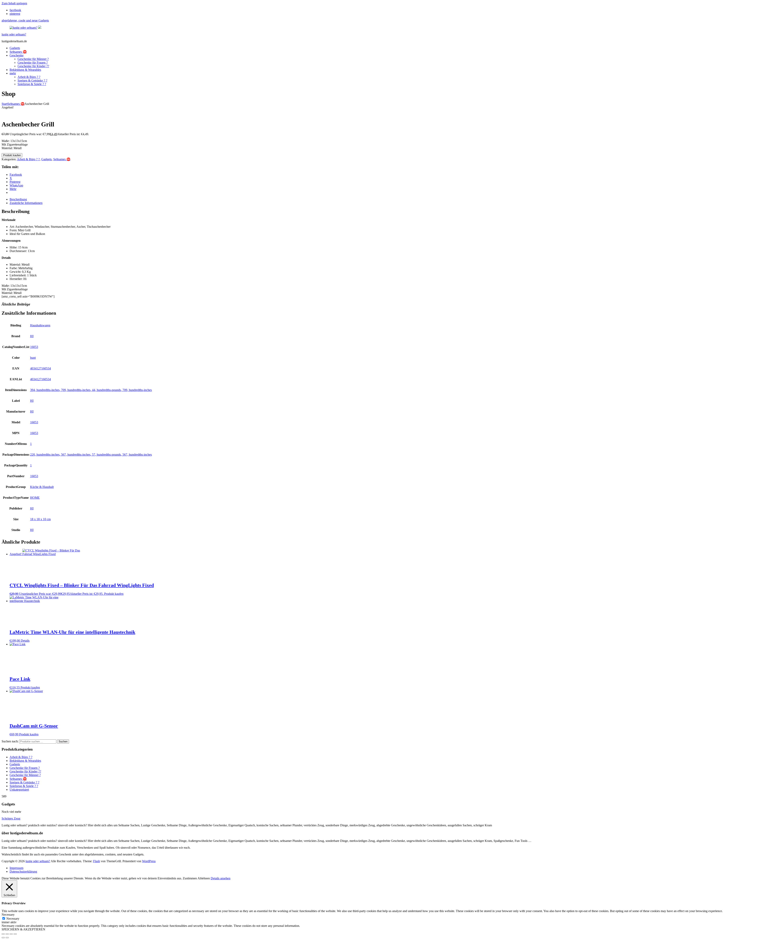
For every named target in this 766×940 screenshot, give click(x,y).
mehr (13, 73)
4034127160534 (40, 368)
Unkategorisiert (19, 789)
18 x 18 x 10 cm (40, 519)
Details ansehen (220, 878)
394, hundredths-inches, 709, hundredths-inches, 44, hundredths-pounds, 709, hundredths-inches (91, 390)
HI (32, 336)
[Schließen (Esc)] (15, 934)
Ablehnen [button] (203, 878)
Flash (96, 861)
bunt (33, 357)
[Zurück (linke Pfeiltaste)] (3, 937)
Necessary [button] (8, 914)
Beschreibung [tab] (18, 199)
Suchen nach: (10, 741)
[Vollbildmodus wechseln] (7, 934)
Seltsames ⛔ (18, 51)
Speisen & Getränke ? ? (32, 80)
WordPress (149, 861)
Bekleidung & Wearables (25, 69)
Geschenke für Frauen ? (33, 62)
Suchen (63, 741)
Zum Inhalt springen (14, 3)
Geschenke (17, 55)
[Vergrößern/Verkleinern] (3, 934)
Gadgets (15, 48)
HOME (35, 497)
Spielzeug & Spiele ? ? (32, 84)
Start (4, 103)
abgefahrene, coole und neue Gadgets (25, 20)
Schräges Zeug (11, 818)
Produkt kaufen (12, 155)
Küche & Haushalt (42, 487)
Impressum (16, 868)
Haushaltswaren (40, 325)
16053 (34, 347)
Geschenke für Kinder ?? (33, 66)
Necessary (12, 918)
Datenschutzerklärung (23, 871)
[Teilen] (11, 934)
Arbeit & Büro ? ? (29, 77)
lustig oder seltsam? (14, 34)
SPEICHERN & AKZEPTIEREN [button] (23, 929)
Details (25, 640)
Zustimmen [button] (190, 878)
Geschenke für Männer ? (33, 59)
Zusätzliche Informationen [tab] (26, 203)
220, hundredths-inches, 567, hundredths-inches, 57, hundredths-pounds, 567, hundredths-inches (91, 454)
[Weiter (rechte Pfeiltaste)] (7, 937)
